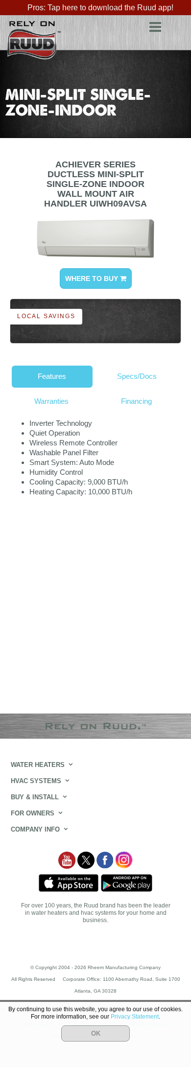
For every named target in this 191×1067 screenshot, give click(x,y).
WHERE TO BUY (92, 278)
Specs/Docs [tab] (137, 376)
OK (95, 1033)
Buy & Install (35, 797)
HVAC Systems (36, 781)
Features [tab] (52, 376)
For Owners (32, 813)
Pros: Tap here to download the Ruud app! (100, 7)
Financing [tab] (136, 401)
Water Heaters (38, 764)
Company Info (35, 829)
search (176, 25)
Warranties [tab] (51, 401)
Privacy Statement (135, 1016)
